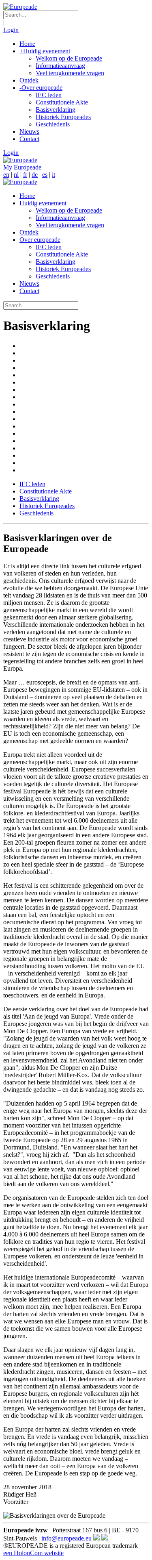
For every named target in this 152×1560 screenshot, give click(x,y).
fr (25, 174)
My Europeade (22, 167)
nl (16, 174)
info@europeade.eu (66, 1538)
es (44, 174)
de (35, 174)
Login (11, 29)
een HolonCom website (33, 1552)
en (6, 174)
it (53, 174)
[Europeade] (20, 6)
